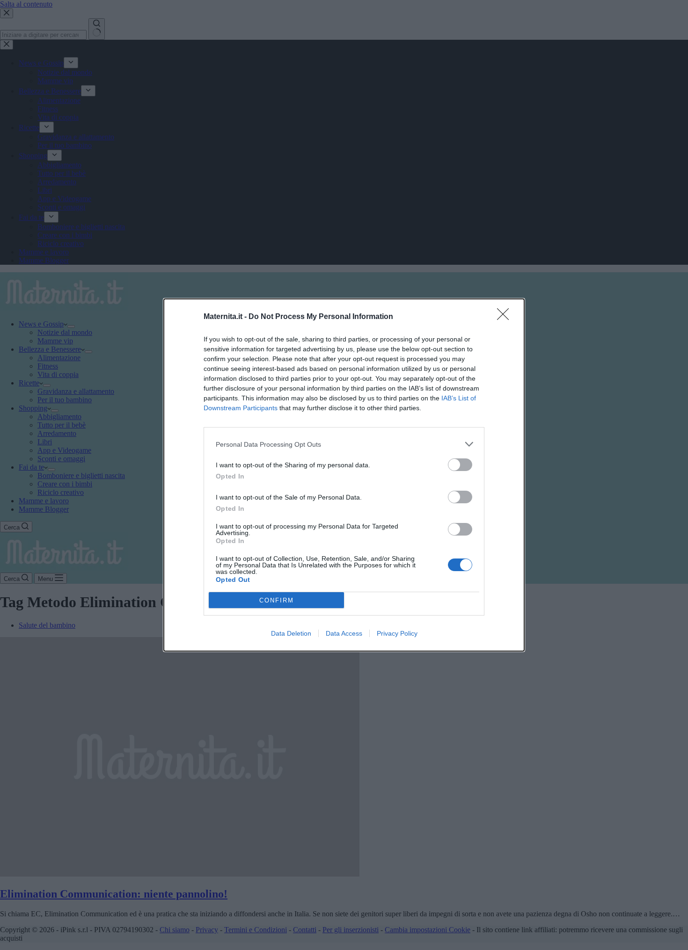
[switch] (460, 464)
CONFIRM (276, 600)
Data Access (344, 633)
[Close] (506, 317)
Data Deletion (291, 633)
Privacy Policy (397, 633)
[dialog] (344, 475)
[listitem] (344, 444)
